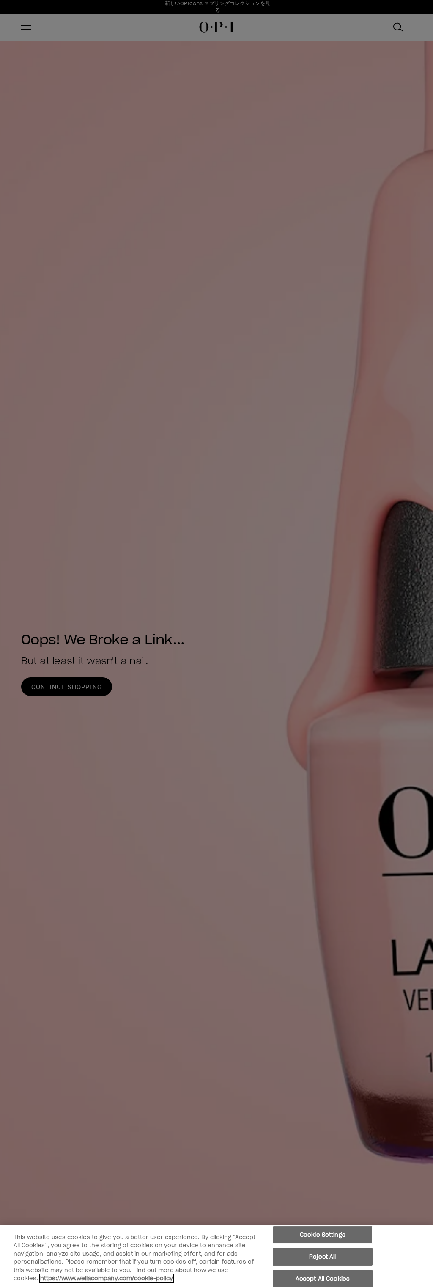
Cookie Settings (322, 1235)
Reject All (322, 1256)
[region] (216, 1256)
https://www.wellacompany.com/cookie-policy (106, 1278)
